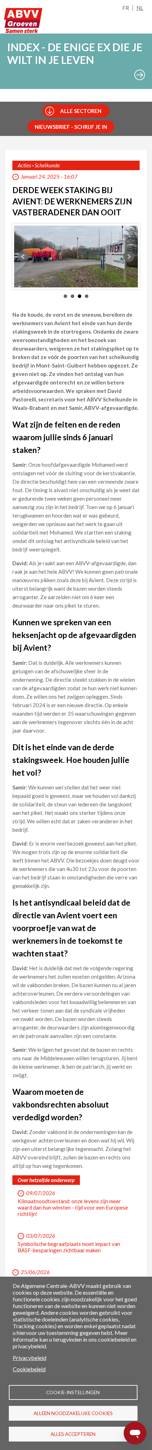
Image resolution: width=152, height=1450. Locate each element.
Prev (23, 256)
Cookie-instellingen (73, 1392)
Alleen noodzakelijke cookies (73, 1413)
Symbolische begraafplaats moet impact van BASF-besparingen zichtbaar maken (69, 1247)
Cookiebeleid (29, 1369)
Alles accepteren (73, 1434)
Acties (24, 165)
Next (128, 256)
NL (139, 8)
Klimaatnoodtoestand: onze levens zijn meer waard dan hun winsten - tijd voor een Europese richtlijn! (73, 1207)
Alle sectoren (80, 111)
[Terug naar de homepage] (23, 20)
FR (125, 8)
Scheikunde (47, 165)
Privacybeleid (29, 1357)
